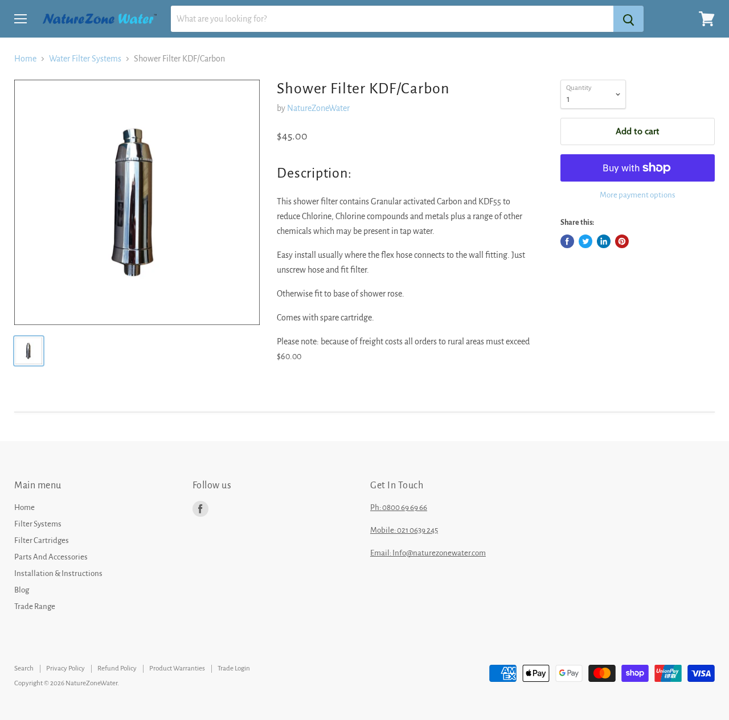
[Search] (628, 19)
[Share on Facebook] (567, 241)
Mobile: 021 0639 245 (404, 530)
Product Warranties (177, 668)
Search (24, 668)
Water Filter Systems (85, 58)
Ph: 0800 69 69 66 (398, 507)
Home (25, 58)
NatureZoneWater (318, 108)
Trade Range (34, 606)
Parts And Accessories (51, 557)
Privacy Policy (65, 668)
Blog (21, 590)
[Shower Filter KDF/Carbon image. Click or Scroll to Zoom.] (137, 202)
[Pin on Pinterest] (622, 241)
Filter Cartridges (41, 540)
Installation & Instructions (58, 573)
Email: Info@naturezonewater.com (428, 553)
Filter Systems (38, 524)
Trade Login (234, 668)
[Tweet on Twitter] (585, 241)
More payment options (637, 195)
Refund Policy (117, 668)
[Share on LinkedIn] (604, 241)
